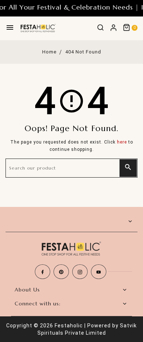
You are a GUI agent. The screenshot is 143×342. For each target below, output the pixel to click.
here (122, 142)
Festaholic (69, 325)
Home (49, 52)
